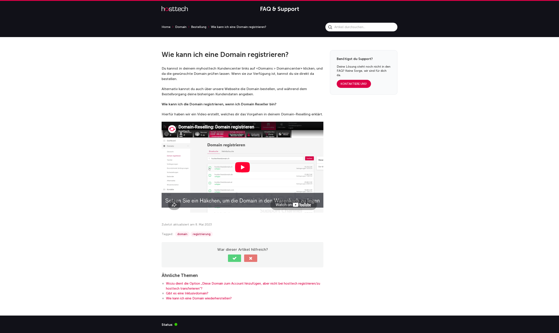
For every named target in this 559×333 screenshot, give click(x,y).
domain (182, 234)
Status (169, 324)
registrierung (201, 234)
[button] (234, 258)
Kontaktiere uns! (354, 84)
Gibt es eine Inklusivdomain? (187, 293)
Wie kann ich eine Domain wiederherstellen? (199, 298)
